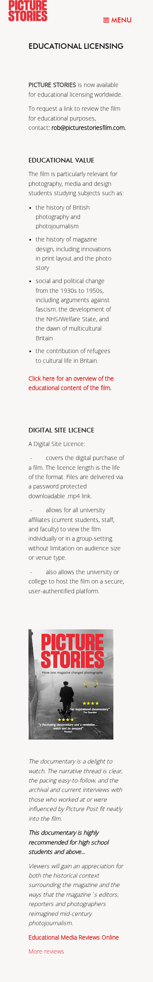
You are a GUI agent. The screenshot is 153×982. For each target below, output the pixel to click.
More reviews (46, 951)
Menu (120, 20)
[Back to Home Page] (38, 10)
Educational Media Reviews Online (73, 937)
